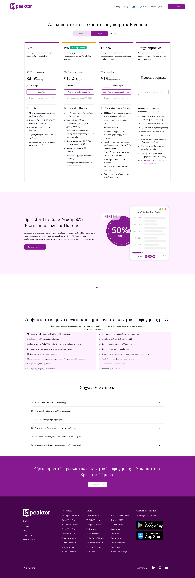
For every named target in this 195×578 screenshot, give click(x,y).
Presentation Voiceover (94, 543)
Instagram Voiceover (93, 525)
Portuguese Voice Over (70, 525)
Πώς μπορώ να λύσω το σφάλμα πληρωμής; (53, 411)
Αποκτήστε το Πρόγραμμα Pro (79, 92)
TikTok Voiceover (92, 516)
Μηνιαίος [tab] (81, 34)
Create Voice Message (119, 552)
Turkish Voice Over (69, 529)
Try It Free (176, 7)
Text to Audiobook (118, 543)
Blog (126, 7)
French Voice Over (68, 534)
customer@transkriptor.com (146, 516)
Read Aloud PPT (117, 520)
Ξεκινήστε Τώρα (98, 485)
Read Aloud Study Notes (120, 516)
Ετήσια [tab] (99, 34)
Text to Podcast (116, 538)
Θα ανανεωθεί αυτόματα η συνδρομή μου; (52, 402)
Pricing (117, 7)
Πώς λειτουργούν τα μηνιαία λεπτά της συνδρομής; (56, 428)
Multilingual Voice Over (70, 516)
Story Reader (116, 529)
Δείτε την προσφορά (35, 247)
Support (26, 526)
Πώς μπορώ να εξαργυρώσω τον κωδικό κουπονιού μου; (58, 437)
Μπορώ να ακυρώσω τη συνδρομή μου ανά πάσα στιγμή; (58, 445)
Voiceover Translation (94, 547)
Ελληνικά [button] (140, 7)
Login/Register (156, 7)
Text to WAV (116, 534)
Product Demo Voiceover (95, 538)
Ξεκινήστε (41, 92)
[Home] (21, 6)
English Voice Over (69, 520)
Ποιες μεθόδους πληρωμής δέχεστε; (49, 419)
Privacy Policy (28, 535)
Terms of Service (29, 540)
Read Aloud (90, 552)
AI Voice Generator (69, 547)
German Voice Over (69, 538)
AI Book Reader (117, 525)
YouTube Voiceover (93, 520)
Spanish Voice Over (69, 543)
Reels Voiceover (92, 529)
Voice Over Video (92, 534)
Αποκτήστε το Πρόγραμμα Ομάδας (116, 92)
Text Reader (115, 547)
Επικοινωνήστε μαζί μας (153, 92)
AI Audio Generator (69, 552)
